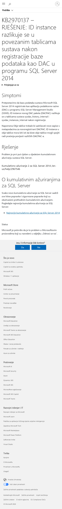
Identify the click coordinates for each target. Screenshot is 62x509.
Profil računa (7, 289)
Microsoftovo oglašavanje (12, 389)
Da (22, 247)
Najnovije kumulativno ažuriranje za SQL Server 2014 (33, 212)
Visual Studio (8, 444)
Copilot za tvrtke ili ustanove (13, 262)
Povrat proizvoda (9, 298)
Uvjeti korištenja (42, 495)
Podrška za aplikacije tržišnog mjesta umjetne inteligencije (24, 421)
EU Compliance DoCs (38, 499)
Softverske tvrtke (9, 440)
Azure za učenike (9, 353)
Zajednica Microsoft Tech (12, 426)
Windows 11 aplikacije (11, 276)
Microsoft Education (10, 321)
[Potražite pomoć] (10, 3)
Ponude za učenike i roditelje (13, 348)
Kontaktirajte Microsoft (11, 495)
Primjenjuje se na (11, 84)
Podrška (6, 10)
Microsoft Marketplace (11, 430)
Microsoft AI (7, 366)
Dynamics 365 (8, 380)
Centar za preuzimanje (11, 294)
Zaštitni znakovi (8, 499)
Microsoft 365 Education (11, 335)
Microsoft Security (9, 371)
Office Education (9, 339)
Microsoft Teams (9, 399)
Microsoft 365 (8, 271)
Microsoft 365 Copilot (11, 394)
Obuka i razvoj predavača (12, 344)
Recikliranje (7, 308)
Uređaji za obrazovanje (11, 325)
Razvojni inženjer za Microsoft (14, 412)
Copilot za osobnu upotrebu (13, 267)
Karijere (6, 457)
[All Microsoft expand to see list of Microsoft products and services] (3, 3)
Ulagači (6, 471)
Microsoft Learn (8, 416)
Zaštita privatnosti (27, 495)
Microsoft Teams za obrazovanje (14, 330)
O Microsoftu (8, 462)
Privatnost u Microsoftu (11, 467)
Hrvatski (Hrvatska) (14, 479)
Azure (5, 376)
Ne (38, 247)
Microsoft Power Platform (12, 435)
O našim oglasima (22, 499)
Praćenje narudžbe (9, 303)
